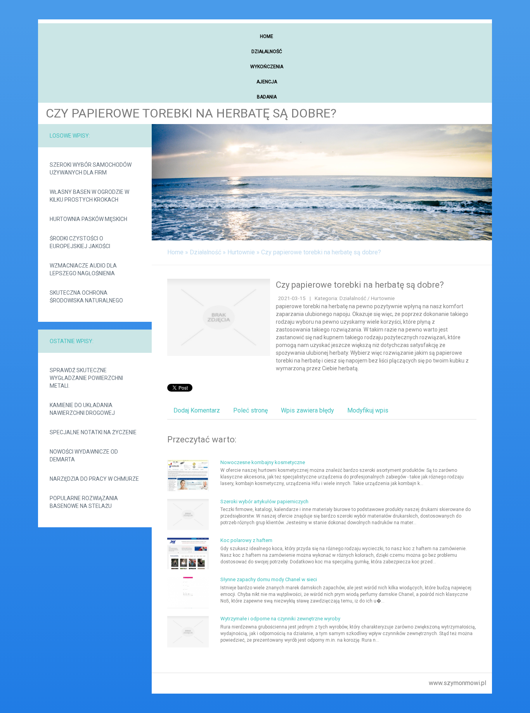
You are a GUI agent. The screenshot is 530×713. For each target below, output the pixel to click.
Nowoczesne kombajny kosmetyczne (262, 462)
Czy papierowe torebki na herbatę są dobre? (321, 252)
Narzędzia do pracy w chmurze (94, 479)
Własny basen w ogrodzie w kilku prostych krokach (89, 196)
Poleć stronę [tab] (250, 410)
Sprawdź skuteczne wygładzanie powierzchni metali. (86, 378)
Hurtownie (241, 252)
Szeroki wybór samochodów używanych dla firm (91, 169)
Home (175, 252)
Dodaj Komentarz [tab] (196, 410)
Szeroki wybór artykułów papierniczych (264, 501)
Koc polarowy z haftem (246, 540)
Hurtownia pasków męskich (88, 219)
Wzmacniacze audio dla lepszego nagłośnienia (83, 269)
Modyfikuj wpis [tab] (367, 410)
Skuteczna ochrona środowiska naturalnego (86, 297)
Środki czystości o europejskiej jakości (80, 242)
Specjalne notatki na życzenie (93, 432)
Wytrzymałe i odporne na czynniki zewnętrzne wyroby (280, 619)
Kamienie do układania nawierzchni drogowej (82, 409)
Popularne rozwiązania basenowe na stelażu (84, 502)
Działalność (205, 252)
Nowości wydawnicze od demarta (84, 456)
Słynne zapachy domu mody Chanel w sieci (268, 579)
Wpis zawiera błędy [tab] (307, 410)
